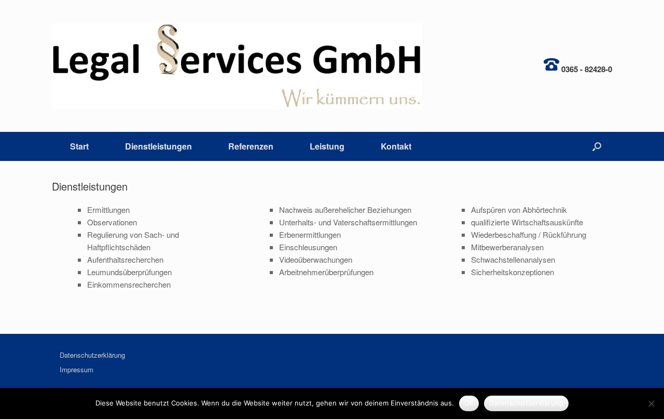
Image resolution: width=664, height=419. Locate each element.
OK (469, 403)
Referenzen (250, 146)
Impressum (76, 369)
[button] (597, 146)
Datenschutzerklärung (92, 355)
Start (79, 146)
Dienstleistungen (158, 146)
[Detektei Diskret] (237, 66)
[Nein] (651, 403)
